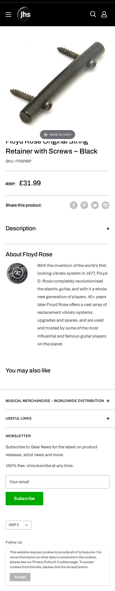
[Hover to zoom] (57, 83)
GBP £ (14, 525)
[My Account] (104, 14)
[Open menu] (8, 14)
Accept (20, 577)
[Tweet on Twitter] (95, 205)
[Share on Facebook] (74, 205)
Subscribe (24, 498)
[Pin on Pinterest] (84, 205)
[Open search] (93, 14)
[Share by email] (105, 205)
